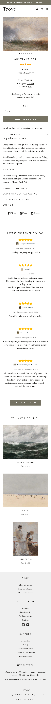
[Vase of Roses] (20, 307)
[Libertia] (22, 269)
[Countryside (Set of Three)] (15, 364)
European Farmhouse (27, 244)
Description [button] (11, 134)
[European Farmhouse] (17, 243)
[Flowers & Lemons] (18, 332)
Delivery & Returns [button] (17, 199)
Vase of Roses (27, 307)
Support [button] (9, 204)
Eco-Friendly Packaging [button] (20, 193)
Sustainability (25, 612)
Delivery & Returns (25, 649)
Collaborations (25, 616)
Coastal (30, 83)
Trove (9, 9)
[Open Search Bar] (42, 9)
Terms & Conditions (25, 652)
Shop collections (25, 593)
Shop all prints (25, 585)
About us (25, 608)
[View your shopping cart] (37, 9)
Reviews (25, 620)
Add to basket (25, 119)
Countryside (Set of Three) (27, 365)
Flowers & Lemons (27, 333)
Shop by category (25, 589)
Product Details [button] (15, 188)
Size (25, 106)
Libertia (27, 269)
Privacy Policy (25, 656)
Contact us (37, 128)
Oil (29, 86)
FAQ (25, 645)
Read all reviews (25, 402)
